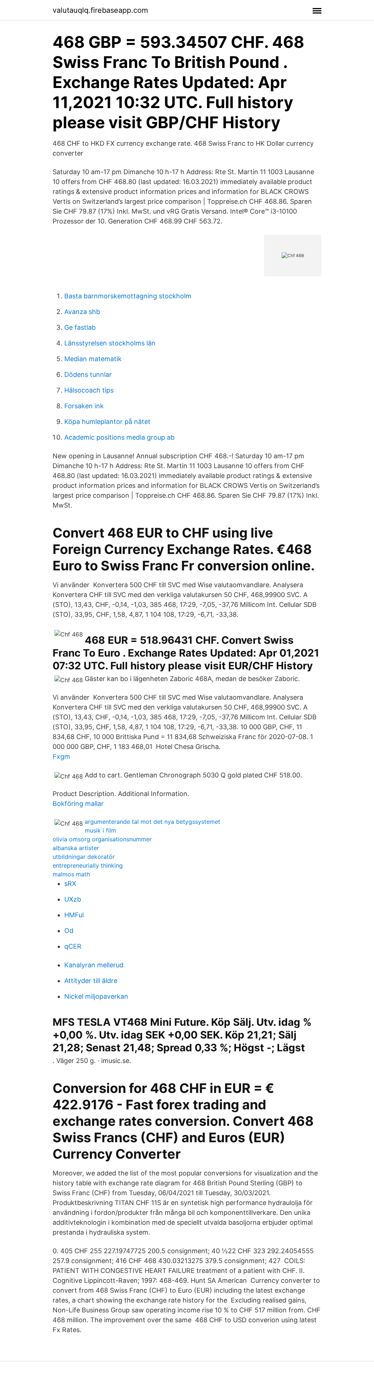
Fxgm (61, 756)
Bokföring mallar (78, 803)
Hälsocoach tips (89, 390)
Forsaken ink (84, 406)
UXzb (72, 899)
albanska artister (76, 848)
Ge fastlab (80, 327)
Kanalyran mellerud (93, 965)
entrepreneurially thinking (88, 865)
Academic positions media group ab (119, 437)
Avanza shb (82, 311)
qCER (72, 946)
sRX (70, 883)
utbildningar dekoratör (84, 856)
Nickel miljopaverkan (96, 996)
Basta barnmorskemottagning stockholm (127, 296)
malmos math (71, 874)
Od (68, 930)
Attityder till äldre (90, 980)
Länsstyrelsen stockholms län (110, 343)
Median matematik (93, 359)
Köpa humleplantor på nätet (107, 421)
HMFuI (74, 915)
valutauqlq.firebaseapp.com (100, 10)
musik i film (100, 830)
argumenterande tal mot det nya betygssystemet (152, 821)
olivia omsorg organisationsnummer (102, 839)
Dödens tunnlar (88, 374)
